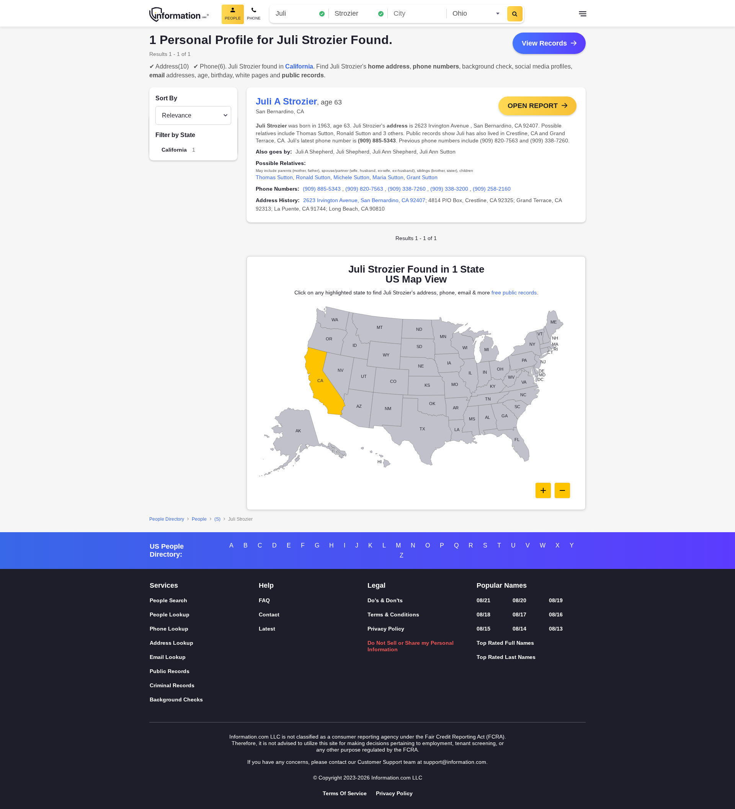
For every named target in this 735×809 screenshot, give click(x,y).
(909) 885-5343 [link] (322, 189)
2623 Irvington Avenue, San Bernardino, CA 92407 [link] (364, 200)
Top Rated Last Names (506, 657)
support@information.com (454, 762)
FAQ (264, 600)
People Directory (166, 519)
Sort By (166, 98)
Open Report (533, 106)
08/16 (556, 614)
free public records (514, 292)
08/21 (483, 600)
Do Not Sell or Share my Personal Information (411, 646)
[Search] (515, 13)
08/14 (519, 629)
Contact (269, 614)
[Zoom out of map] (562, 490)
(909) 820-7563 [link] (364, 189)
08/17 (519, 614)
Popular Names (502, 585)
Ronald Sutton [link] (313, 177)
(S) (217, 519)
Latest (267, 629)
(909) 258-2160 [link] (492, 189)
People (199, 519)
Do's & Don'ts (385, 600)
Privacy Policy (386, 629)
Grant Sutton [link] (422, 177)
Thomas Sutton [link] (274, 177)
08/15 (483, 629)
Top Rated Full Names (505, 643)
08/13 (556, 629)
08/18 (483, 614)
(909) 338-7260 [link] (407, 189)
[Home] (179, 14)
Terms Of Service (345, 793)
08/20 (519, 600)
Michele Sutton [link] (351, 177)
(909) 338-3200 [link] (449, 189)
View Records (544, 43)
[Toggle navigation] (582, 14)
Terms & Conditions (393, 614)
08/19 (556, 600)
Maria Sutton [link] (387, 177)
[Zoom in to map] (543, 490)
